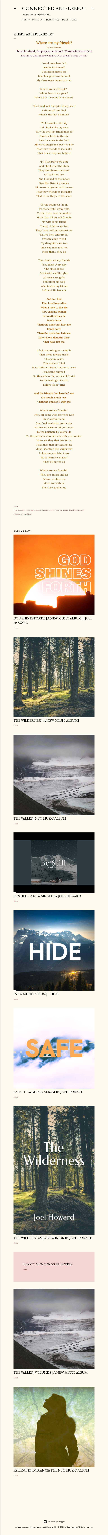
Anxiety (22, 510)
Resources (52, 19)
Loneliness (73, 510)
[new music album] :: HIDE (36, 994)
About (64, 19)
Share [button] (16, 506)
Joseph (65, 510)
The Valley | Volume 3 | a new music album (51, 1372)
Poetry (26, 19)
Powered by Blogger (56, 1522)
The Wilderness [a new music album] (46, 720)
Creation (37, 510)
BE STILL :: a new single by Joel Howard (47, 896)
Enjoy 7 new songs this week (48, 1264)
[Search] (92, 8)
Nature (81, 510)
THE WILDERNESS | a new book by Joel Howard (53, 1238)
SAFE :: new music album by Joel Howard (48, 1092)
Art (42, 19)
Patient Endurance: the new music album (51, 1470)
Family (59, 510)
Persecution (18, 514)
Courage (29, 510)
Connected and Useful (54, 8)
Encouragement (49, 510)
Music (35, 19)
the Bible (27, 514)
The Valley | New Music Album (40, 818)
